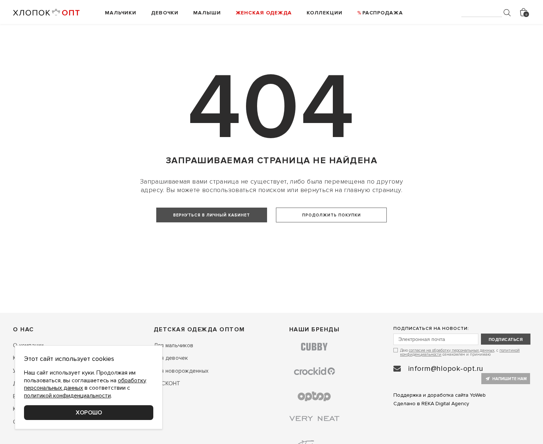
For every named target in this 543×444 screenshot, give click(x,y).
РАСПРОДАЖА (382, 13)
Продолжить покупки (331, 215)
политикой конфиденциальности (67, 395)
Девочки (164, 13)
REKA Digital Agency (445, 403)
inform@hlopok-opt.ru (446, 368)
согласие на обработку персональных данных (451, 350)
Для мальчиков (173, 345)
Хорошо (89, 412)
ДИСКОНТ (167, 383)
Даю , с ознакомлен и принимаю (460, 352)
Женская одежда (264, 13)
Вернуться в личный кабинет (211, 215)
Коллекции (324, 13)
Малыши (207, 13)
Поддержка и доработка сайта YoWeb (439, 395)
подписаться (506, 339)
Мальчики (120, 13)
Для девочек (171, 358)
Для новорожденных (181, 371)
